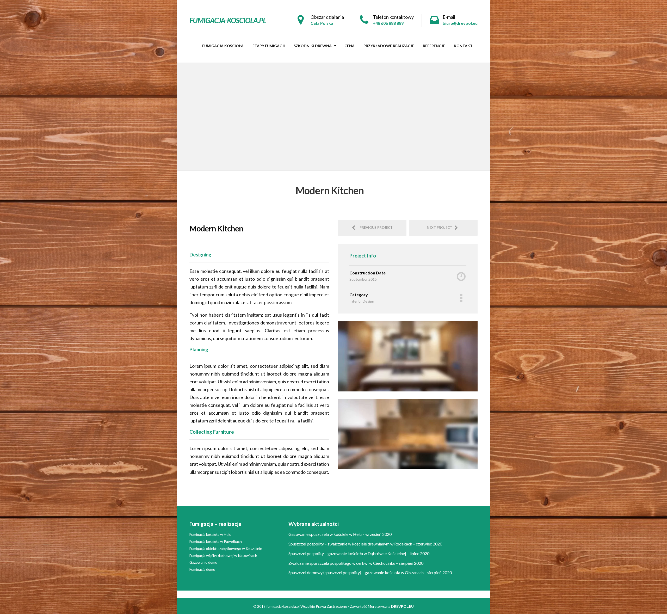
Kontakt (463, 46)
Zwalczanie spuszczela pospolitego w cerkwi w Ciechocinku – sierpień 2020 (355, 563)
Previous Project (375, 227)
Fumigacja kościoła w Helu (210, 534)
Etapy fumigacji (268, 46)
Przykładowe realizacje (388, 46)
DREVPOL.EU (402, 606)
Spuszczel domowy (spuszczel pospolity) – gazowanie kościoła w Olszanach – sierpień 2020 (370, 572)
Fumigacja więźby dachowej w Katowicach (223, 555)
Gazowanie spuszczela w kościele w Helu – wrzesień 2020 (340, 534)
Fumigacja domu (202, 569)
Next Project (440, 227)
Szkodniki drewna (313, 46)
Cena (349, 46)
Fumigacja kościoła (223, 46)
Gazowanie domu (203, 562)
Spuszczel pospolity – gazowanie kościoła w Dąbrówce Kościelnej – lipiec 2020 (358, 553)
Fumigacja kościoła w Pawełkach (215, 541)
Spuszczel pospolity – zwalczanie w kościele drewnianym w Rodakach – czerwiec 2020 (365, 543)
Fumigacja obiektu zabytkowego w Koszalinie (225, 548)
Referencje (434, 46)
